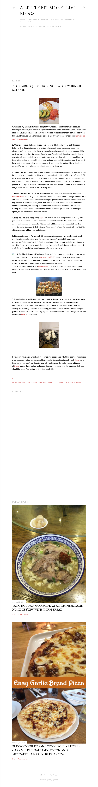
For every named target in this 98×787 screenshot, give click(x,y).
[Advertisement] (49, 56)
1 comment (22, 759)
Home (23, 26)
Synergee (55, 780)
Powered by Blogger (51, 775)
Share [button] (14, 379)
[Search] (84, 7)
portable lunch (43, 382)
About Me (32, 26)
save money (63, 382)
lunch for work (31, 382)
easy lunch (21, 382)
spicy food (72, 382)
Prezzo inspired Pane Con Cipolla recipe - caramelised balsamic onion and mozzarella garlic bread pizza (46, 750)
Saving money (46, 26)
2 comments (23, 614)
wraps (78, 382)
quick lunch (53, 382)
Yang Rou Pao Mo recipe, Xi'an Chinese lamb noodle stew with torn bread (47, 607)
